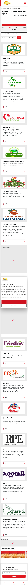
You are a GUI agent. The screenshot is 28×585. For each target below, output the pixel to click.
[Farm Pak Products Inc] (14, 225)
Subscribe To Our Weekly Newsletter (10, 569)
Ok (14, 302)
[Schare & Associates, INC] (14, 519)
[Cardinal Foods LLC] (14, 127)
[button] (26, 554)
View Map (14, 29)
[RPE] (14, 449)
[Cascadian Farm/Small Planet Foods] (14, 159)
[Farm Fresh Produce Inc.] (14, 190)
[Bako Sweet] (14, 57)
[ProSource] (14, 383)
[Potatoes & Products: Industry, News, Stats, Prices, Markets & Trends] (6, 3)
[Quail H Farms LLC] (14, 416)
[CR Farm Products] (14, 92)
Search (14, 584)
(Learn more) (24, 15)
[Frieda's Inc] (14, 351)
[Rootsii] (14, 484)
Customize (13, 305)
